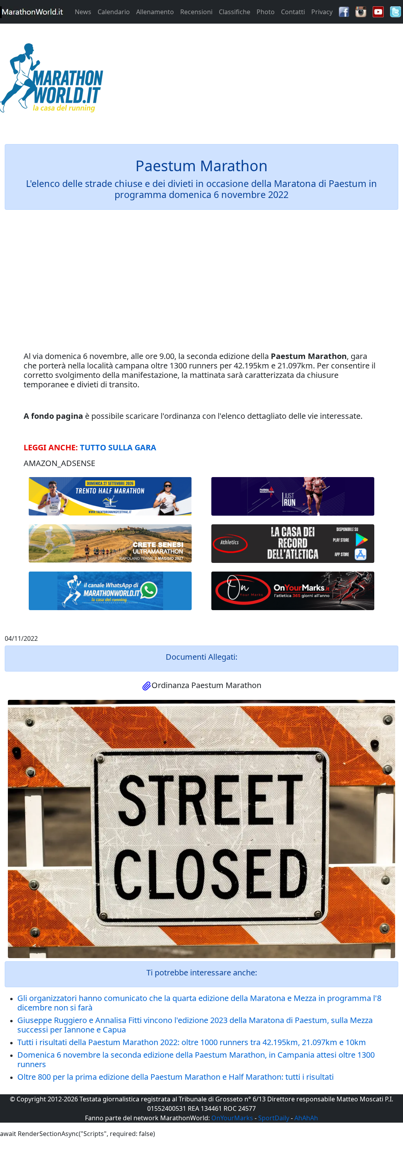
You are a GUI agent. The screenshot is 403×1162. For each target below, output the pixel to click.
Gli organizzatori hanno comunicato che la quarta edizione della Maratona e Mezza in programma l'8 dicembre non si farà (199, 1003)
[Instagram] (360, 11)
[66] (110, 496)
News (83, 11)
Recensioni (196, 11)
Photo (266, 11)
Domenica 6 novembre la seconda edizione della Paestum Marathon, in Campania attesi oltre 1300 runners (196, 1059)
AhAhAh (306, 1118)
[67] (110, 543)
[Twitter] (395, 11)
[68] (292, 591)
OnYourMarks (232, 1118)
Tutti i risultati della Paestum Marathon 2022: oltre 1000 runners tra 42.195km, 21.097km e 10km (191, 1042)
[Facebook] (344, 11)
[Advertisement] (251, 80)
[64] (292, 544)
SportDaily (273, 1118)
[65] (110, 591)
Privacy (322, 11)
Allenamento (155, 11)
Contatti (293, 11)
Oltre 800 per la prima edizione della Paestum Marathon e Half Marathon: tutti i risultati (175, 1076)
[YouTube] (378, 11)
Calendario (114, 11)
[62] (292, 496)
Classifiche (234, 11)
